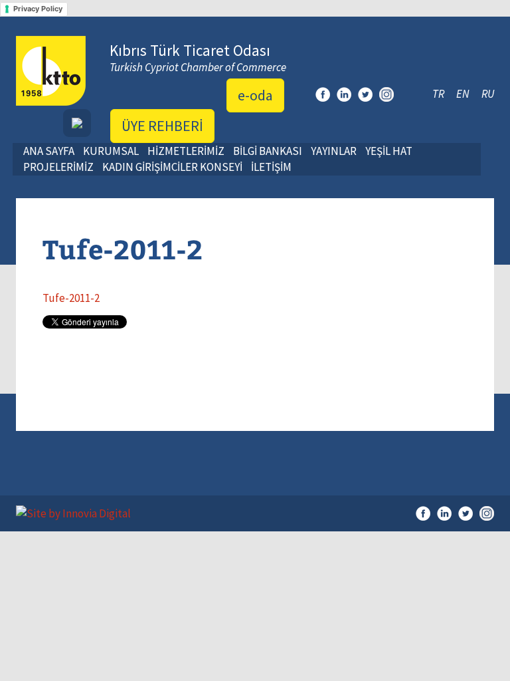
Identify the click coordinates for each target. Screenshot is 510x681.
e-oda (255, 95)
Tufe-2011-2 (71, 298)
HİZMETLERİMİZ (185, 151)
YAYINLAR (334, 151)
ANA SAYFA (48, 151)
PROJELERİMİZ (58, 167)
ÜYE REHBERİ (162, 125)
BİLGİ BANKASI (267, 151)
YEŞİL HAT (388, 151)
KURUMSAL (111, 151)
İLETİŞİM (271, 167)
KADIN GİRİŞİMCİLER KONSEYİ (172, 167)
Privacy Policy (37, 8)
